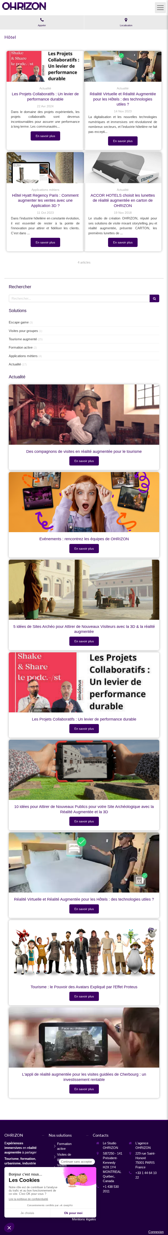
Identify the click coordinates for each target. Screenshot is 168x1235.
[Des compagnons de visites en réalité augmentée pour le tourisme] (84, 414)
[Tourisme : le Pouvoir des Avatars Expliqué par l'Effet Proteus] (84, 950)
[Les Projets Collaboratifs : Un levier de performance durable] (45, 66)
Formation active (21, 347)
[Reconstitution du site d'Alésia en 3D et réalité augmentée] (84, 590)
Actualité (15, 364)
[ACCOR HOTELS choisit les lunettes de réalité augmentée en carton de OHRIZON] (122, 167)
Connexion (156, 1232)
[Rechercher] (154, 298)
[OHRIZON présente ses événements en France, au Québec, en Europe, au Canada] (84, 502)
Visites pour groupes (23, 331)
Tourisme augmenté (23, 339)
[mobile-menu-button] (160, 7)
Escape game (19, 322)
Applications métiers (23, 356)
